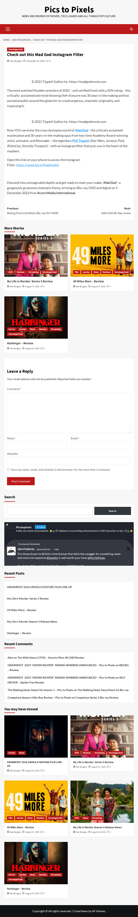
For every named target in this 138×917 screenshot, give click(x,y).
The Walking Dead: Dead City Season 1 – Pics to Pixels (40, 690)
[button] (8, 28)
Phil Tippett (80, 141)
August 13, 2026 (98, 832)
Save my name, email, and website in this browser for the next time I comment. (60, 469)
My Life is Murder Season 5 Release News (32, 621)
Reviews (20, 272)
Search (9, 497)
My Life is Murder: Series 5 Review (30, 281)
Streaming (33, 272)
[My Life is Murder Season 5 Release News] (102, 802)
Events (12, 752)
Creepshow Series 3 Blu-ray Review (96, 697)
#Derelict (52, 557)
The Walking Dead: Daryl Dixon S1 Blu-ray (103, 690)
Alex (10, 657)
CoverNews (80, 911)
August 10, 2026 (32, 348)
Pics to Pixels (69, 10)
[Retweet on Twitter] (16, 543)
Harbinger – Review (20, 343)
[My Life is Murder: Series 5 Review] (36, 255)
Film (77, 272)
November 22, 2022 (35, 61)
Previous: (33, 211)
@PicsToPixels (96, 557)
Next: (116, 211)
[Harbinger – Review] (36, 317)
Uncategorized (16, 49)
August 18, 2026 (32, 770)
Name (11, 438)
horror (12, 329)
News (96, 272)
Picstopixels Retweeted (29, 544)
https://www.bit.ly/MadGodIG (37, 165)
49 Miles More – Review (88, 281)
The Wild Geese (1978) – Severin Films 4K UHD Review (50, 657)
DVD (11, 272)
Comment (14, 389)
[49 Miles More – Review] (102, 255)
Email (75, 438)
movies (86, 272)
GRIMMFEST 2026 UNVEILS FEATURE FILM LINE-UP (39, 587)
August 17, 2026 (32, 286)
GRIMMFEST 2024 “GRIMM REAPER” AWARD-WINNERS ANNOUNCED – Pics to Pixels (61, 665)
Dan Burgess (16, 61)
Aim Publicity (26, 549)
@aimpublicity (43, 549)
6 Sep (56, 549)
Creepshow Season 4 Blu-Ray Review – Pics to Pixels (39, 697)
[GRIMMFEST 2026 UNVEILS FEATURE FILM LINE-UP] (36, 736)
